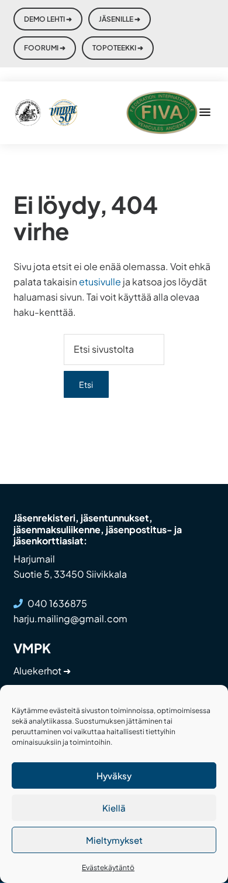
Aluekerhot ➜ (42, 670)
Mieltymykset (114, 840)
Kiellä (114, 807)
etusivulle (100, 281)
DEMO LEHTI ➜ (48, 19)
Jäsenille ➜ (119, 19)
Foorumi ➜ (44, 47)
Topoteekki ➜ (117, 47)
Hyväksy (114, 775)
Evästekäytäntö (108, 867)
